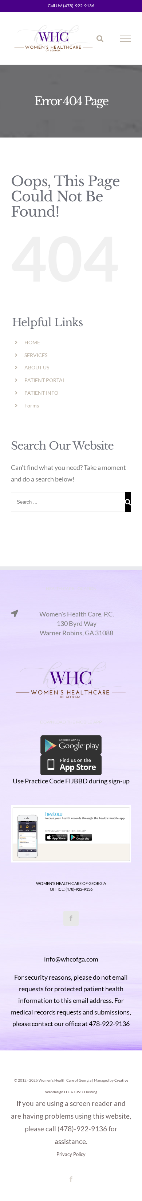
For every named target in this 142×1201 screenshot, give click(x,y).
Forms (31, 405)
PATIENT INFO (41, 393)
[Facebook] (71, 918)
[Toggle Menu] (125, 39)
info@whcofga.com (71, 959)
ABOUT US (36, 367)
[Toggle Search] (99, 38)
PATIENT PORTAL (44, 380)
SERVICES (35, 355)
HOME (32, 342)
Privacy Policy (71, 1154)
